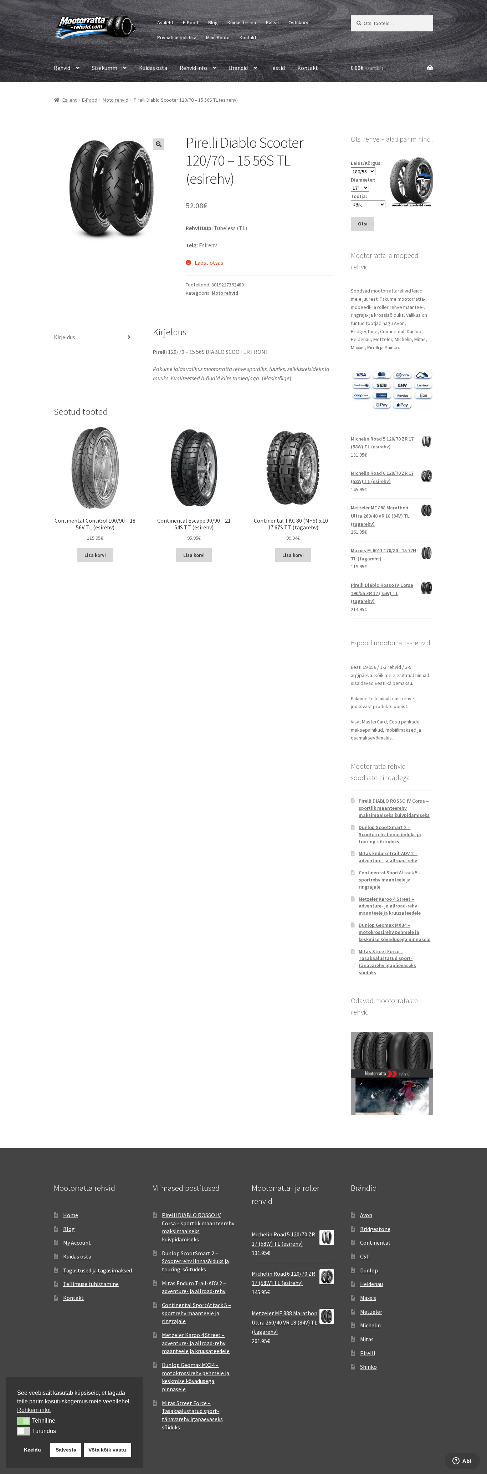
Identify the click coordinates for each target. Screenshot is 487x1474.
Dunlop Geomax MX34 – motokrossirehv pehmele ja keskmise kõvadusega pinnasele (394, 932)
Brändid (238, 67)
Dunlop (369, 1270)
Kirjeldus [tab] (64, 337)
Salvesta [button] (66, 1450)
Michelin (370, 1325)
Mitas (367, 1339)
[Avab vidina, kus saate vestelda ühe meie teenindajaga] (462, 1461)
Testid (277, 67)
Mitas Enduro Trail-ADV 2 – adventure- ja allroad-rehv (388, 857)
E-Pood (190, 22)
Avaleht (165, 22)
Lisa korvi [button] (95, 555)
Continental (375, 1242)
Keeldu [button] (32, 1450)
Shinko (368, 1366)
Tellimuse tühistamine (91, 1283)
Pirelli (367, 1353)
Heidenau (371, 1283)
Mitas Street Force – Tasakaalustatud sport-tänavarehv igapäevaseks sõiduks (387, 962)
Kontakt (248, 37)
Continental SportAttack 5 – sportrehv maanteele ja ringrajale (390, 879)
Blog (213, 22)
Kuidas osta (153, 67)
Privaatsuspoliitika (176, 37)
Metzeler (371, 1311)
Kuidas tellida (241, 22)
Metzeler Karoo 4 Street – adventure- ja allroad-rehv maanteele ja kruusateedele (390, 906)
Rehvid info (193, 67)
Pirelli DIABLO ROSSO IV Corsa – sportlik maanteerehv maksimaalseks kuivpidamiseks (394, 808)
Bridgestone (375, 1228)
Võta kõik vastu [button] (107, 1450)
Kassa (272, 22)
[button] (158, 144)
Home (70, 1215)
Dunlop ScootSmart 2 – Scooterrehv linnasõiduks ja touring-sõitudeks (390, 834)
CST (365, 1256)
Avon (366, 1215)
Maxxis (368, 1297)
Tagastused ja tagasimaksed (97, 1270)
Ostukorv (298, 22)
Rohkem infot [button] (34, 1410)
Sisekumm (104, 67)
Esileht (69, 100)
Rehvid (62, 67)
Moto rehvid (115, 100)
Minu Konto (218, 37)
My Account (77, 1242)
